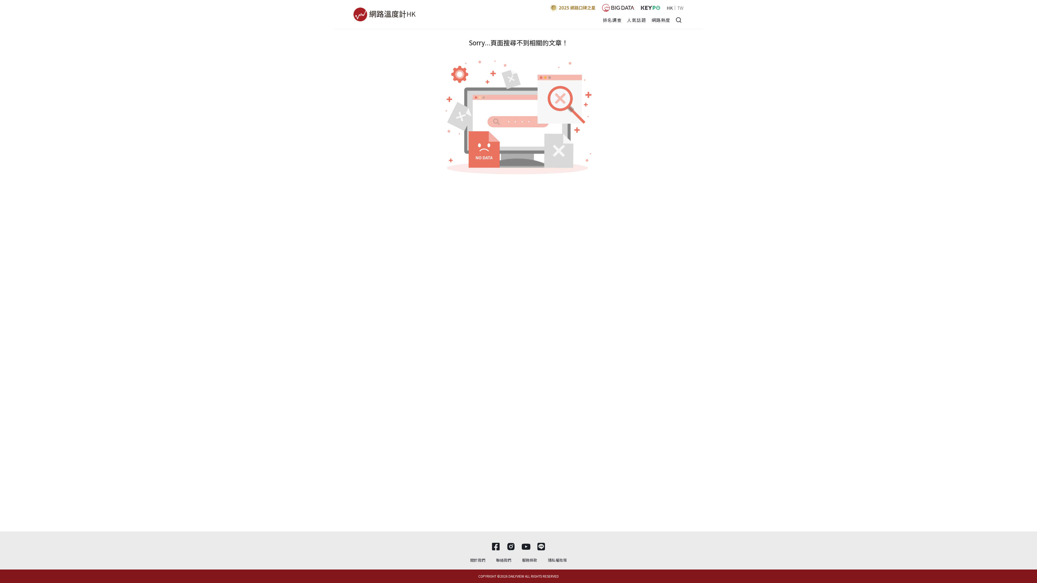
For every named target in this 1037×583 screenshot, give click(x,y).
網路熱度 (661, 20)
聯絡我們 (503, 560)
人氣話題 (636, 20)
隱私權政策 (557, 560)
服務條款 (529, 560)
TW (680, 8)
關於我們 (477, 560)
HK (670, 8)
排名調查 (612, 20)
